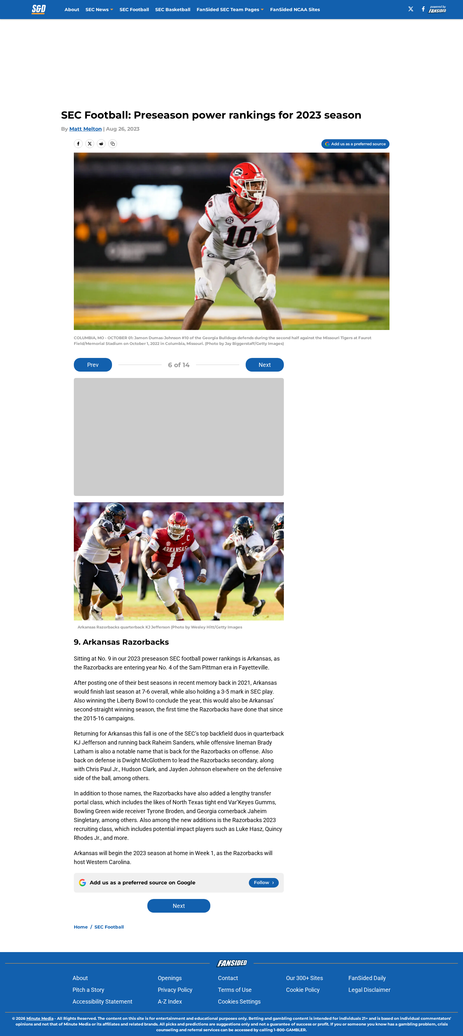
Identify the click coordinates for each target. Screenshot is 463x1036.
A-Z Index (170, 1001)
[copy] (112, 143)
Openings (170, 978)
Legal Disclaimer (369, 989)
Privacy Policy (175, 989)
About (72, 9)
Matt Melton (85, 129)
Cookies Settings (239, 1001)
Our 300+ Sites (304, 978)
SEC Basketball (172, 9)
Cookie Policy (303, 989)
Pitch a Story (88, 989)
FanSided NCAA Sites (295, 9)
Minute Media (39, 1018)
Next (265, 364)
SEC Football (134, 9)
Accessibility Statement (102, 1001)
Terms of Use (235, 989)
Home (81, 927)
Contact (228, 978)
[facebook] (423, 8)
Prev (93, 364)
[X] (410, 8)
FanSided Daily (367, 978)
